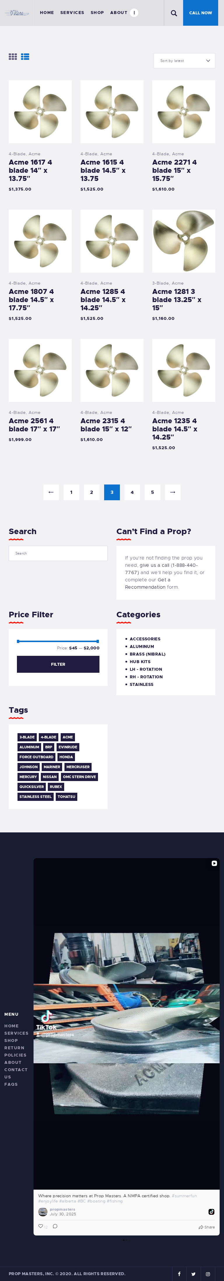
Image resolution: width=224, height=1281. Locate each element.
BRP (48, 747)
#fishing (115, 1201)
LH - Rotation (146, 669)
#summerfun (184, 1195)
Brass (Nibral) (147, 654)
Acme (35, 153)
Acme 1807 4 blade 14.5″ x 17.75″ (31, 299)
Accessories (145, 639)
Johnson (29, 767)
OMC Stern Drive (79, 777)
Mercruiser (78, 767)
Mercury (28, 777)
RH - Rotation (146, 676)
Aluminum (142, 646)
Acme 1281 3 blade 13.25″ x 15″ (177, 299)
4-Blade (17, 153)
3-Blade (160, 283)
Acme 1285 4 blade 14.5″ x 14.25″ (103, 299)
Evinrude (68, 747)
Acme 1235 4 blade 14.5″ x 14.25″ (174, 429)
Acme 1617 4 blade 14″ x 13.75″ (30, 170)
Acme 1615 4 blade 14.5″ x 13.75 (103, 170)
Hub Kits (140, 661)
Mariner (52, 767)
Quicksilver (32, 787)
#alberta (67, 1201)
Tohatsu (66, 796)
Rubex (56, 787)
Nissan (50, 777)
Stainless (141, 684)
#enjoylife (48, 1201)
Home (11, 1026)
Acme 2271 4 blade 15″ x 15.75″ (174, 170)
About (13, 1062)
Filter (58, 664)
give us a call (154, 565)
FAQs (11, 1084)
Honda (66, 757)
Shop (11, 1040)
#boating (96, 1201)
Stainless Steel (36, 796)
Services (16, 1033)
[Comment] (53, 1227)
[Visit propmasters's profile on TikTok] (43, 1211)
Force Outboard (36, 757)
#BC (82, 1201)
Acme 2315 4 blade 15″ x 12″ (106, 425)
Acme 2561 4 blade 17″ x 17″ (34, 425)
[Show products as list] (25, 57)
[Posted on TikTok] (211, 1211)
